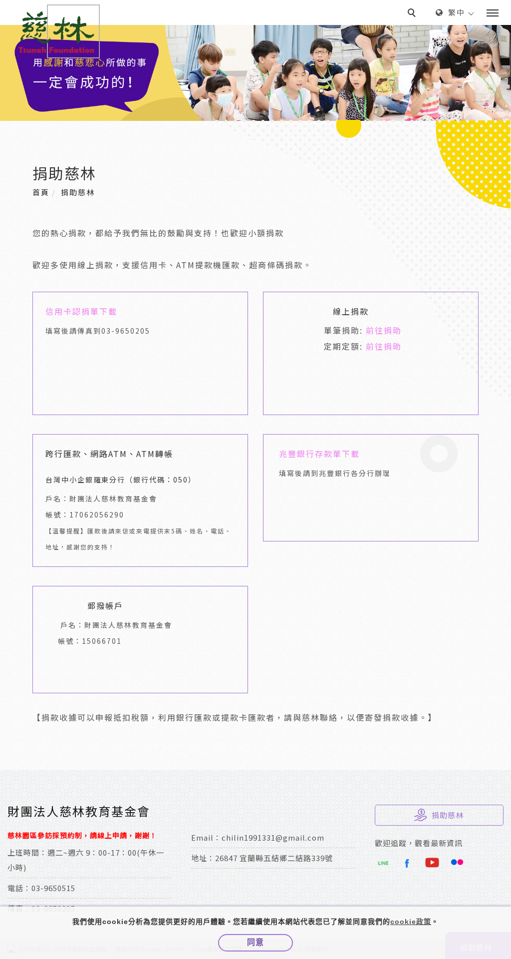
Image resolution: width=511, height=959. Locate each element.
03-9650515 (53, 888)
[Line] (382, 862)
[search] (413, 14)
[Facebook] (407, 862)
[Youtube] (432, 862)
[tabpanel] (255, 73)
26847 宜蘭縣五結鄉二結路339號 (274, 858)
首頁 (40, 192)
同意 (255, 942)
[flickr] (457, 862)
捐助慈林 (78, 192)
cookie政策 (410, 922)
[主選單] (493, 13)
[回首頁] (57, 33)
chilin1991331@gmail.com (273, 837)
